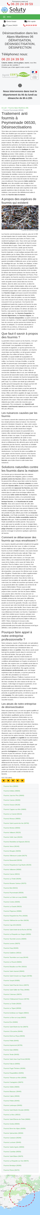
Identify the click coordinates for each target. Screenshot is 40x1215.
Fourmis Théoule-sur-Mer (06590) (15, 1077)
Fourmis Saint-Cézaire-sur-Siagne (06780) (18, 976)
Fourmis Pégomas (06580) (13, 911)
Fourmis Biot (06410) (11, 888)
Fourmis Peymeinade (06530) (13, 892)
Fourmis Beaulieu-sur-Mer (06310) (15, 966)
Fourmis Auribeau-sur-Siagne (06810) (16, 1013)
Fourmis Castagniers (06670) (13, 1082)
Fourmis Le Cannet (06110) (13, 814)
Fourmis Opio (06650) (11, 1050)
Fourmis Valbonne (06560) (12, 869)
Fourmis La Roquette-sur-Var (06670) (16, 1161)
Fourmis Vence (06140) (11, 846)
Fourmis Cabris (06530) (11, 1096)
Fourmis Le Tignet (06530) (12, 1008)
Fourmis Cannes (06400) (12, 800)
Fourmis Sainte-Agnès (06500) (14, 1147)
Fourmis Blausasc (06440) (12, 1091)
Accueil (4, 108)
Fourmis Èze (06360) (11, 1022)
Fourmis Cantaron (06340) (12, 1138)
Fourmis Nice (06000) (11, 786)
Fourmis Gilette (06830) (11, 1087)
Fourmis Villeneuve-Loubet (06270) (15, 855)
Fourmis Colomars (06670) (13, 994)
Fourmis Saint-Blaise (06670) (13, 1156)
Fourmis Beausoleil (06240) (13, 860)
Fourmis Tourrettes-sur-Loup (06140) (16, 957)
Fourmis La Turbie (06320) (12, 1003)
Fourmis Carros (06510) (12, 874)
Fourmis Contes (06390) (12, 902)
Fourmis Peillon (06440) (11, 1101)
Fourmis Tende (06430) (11, 1054)
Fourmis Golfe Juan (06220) (13, 837)
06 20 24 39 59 (31, 25)
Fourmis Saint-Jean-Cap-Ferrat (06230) (17, 1059)
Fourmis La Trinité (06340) (12, 879)
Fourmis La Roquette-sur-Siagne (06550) (17, 934)
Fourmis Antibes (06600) (12, 791)
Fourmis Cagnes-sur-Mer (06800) (15, 809)
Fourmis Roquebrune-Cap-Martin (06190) (17, 865)
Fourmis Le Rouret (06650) (13, 962)
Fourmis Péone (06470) (11, 1170)
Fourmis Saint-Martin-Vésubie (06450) (16, 1110)
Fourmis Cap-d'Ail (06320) (12, 925)
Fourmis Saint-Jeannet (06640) (14, 971)
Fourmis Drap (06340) (11, 948)
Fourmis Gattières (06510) (12, 953)
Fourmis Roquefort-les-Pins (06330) (16, 916)
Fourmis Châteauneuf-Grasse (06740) (16, 999)
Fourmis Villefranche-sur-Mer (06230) (16, 920)
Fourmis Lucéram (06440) (12, 1142)
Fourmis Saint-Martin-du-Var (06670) (16, 1027)
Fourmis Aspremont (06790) (13, 1045)
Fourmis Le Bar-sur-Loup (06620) (15, 1017)
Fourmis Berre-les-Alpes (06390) (15, 1128)
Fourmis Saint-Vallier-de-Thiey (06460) (16, 990)
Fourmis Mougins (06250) (12, 851)
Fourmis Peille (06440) (11, 1040)
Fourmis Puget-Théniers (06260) (14, 1068)
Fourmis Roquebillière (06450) (14, 1073)
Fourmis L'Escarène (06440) (13, 1031)
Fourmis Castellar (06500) (12, 1151)
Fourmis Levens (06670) (12, 943)
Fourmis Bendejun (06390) (12, 1165)
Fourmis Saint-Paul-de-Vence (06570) (16, 985)
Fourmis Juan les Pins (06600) (14, 795)
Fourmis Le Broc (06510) (12, 1114)
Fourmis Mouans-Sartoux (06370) (15, 883)
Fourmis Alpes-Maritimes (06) (18, 108)
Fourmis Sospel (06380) (12, 980)
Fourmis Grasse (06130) (12, 805)
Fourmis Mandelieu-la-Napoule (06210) (17, 842)
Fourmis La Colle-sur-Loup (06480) (15, 897)
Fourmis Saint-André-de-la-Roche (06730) (18, 929)
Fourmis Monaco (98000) (12, 818)
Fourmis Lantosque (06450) (13, 1105)
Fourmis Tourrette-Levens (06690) (15, 939)
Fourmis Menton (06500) (12, 828)
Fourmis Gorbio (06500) (12, 1124)
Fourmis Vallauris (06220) (12, 832)
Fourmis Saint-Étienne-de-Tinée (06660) (17, 1119)
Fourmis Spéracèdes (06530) (13, 1133)
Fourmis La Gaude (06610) (13, 906)
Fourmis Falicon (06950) (12, 1064)
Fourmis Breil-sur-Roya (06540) (14, 1036)
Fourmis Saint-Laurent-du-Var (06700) (16, 823)
